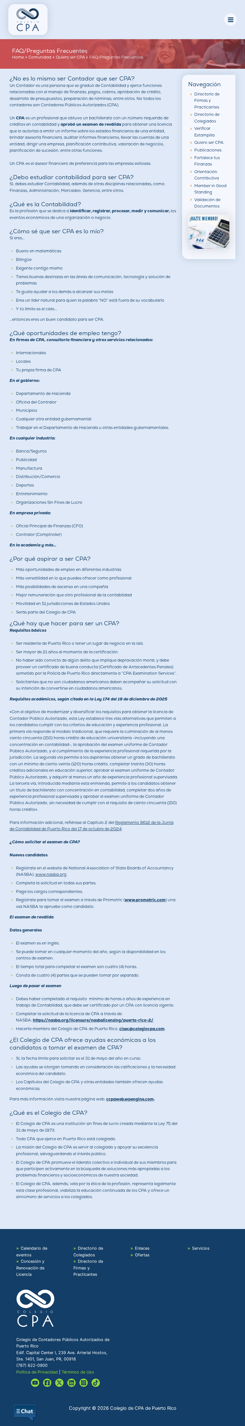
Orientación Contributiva (206, 175)
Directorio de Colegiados (206, 117)
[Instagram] (83, 1383)
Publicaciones (207, 150)
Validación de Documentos (207, 203)
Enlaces (142, 1248)
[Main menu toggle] (230, 19)
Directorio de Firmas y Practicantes (206, 100)
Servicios (201, 1248)
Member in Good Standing (210, 189)
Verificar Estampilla (204, 131)
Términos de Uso (78, 1372)
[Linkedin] (71, 1383)
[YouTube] (35, 1383)
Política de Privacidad (37, 1372)
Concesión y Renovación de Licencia (30, 1268)
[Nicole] (59, 1383)
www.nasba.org (50, 874)
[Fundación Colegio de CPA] (208, 231)
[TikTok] (96, 1383)
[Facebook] (47, 1383)
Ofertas (142, 1255)
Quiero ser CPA (209, 142)
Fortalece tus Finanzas (207, 161)
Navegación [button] (204, 84)
